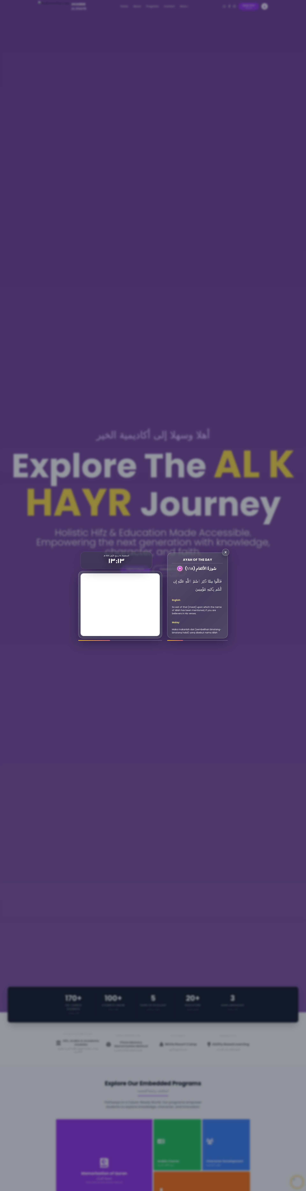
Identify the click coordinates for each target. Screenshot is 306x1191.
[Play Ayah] (180, 568)
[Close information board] (225, 552)
